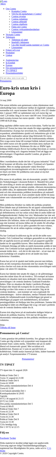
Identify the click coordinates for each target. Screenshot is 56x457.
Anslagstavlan (12, 60)
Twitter (12, 438)
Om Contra (11, 8)
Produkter (10, 52)
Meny (3, 4)
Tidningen (10, 37)
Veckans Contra (13, 34)
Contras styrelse (18, 16)
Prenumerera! (28, 359)
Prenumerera (5, 81)
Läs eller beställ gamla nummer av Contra (30, 45)
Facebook (4, 438)
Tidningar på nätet (19, 39)
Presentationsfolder (14, 73)
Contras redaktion (19, 19)
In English (10, 62)
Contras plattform (19, 24)
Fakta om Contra (19, 27)
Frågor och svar (13, 50)
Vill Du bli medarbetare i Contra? (26, 14)
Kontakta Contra (19, 11)
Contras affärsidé (19, 21)
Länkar (9, 55)
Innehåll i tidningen (20, 42)
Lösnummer (16, 32)
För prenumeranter (14, 68)
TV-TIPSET (11, 70)
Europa (9, 65)
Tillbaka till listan (8, 327)
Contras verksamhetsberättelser (25, 29)
